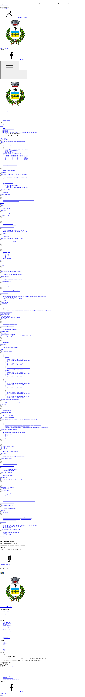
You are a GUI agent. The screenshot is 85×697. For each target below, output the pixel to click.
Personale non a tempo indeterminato (7, 227)
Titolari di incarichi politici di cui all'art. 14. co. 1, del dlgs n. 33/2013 (15, 177)
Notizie (4, 642)
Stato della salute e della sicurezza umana (10, 500)
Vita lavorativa (5, 624)
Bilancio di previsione (9, 435)
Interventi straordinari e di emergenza (7, 503)
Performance (2, 269)
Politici (4, 615)
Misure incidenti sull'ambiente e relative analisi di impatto (13, 496)
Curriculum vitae (8, 180)
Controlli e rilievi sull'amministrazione (7, 417)
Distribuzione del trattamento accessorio (10, 297)
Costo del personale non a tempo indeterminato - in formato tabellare (15, 231)
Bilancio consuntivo (6, 378)
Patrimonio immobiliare (4, 407)
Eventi (4, 650)
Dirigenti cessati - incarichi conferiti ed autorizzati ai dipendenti (11, 238)
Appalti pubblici (6, 626)
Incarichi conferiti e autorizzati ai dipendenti (11, 241)
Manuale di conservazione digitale (11, 150)
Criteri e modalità (3, 339)
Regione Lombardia (4, 8)
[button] (6, 111)
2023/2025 (7, 370)
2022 (6, 394)
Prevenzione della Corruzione (5, 512)
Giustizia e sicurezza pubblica (8, 632)
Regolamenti (5, 533)
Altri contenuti (5, 130)
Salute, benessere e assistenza (8, 635)
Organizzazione (3, 172)
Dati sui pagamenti (3, 460)
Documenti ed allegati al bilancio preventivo (15, 359)
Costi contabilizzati (3, 448)
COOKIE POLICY (4, 5)
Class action (2, 447)
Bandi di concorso (3, 265)
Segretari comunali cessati (7, 213)
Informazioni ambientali (4, 488)
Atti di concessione (3, 344)
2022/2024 (7, 374)
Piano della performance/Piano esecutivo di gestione (12, 279)
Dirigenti (2, 205)
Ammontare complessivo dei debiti (9, 470)
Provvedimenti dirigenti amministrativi (7, 326)
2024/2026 (7, 365)
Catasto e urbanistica (6, 627)
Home (4, 128)
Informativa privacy (6, 676)
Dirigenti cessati (3, 210)
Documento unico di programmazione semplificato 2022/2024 (16, 159)
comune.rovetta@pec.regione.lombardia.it (10, 667)
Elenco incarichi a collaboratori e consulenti (11, 201)
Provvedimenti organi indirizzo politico (7, 320)
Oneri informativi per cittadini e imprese (7, 167)
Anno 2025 (7, 254)
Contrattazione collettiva (4, 243)
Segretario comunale (6, 208)
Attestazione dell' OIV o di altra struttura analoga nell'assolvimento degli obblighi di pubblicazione (23, 425)
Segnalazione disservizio (7, 671)
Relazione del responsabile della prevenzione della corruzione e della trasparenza (17, 518)
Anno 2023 (7, 256)
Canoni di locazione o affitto (5, 412)
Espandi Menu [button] (3, 138)
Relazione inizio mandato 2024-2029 (12, 160)
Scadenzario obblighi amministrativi (9, 170)
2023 (6, 389)
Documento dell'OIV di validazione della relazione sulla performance (17, 426)
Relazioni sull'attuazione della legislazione (10, 498)
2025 (6, 381)
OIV (1, 260)
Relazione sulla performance (5, 281)
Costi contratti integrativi (7, 258)
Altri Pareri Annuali (8, 436)
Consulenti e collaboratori (5, 194)
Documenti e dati (6, 617)
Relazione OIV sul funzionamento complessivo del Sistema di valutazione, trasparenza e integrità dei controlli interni (26, 427)
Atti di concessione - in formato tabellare (10, 347)
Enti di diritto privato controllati (6, 312)
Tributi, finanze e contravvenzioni (9, 633)
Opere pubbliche (3, 477)
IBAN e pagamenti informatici (6, 472)
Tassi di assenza (3, 233)
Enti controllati (3, 300)
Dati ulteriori (2, 536)
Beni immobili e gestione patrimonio (7, 404)
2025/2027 (7, 361)
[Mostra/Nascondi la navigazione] (9, 65)
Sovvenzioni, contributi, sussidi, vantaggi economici (9, 336)
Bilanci (1, 349)
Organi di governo (6, 611)
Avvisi (4, 644)
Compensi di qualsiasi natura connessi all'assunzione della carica (17, 182)
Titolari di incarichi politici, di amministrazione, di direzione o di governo (13, 174)
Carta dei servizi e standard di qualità (7, 446)
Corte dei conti (3, 438)
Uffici (4, 613)
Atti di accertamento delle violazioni (9, 520)
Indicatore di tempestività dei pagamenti (10, 469)
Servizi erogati (3, 443)
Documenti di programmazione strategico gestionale (12, 153)
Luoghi (4, 649)
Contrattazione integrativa (5, 248)
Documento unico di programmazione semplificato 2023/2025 (16, 158)
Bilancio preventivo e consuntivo (6, 351)
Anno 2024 (7, 255)
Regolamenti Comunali (9, 152)
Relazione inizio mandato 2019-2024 (12, 161)
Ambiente (4, 634)
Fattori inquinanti (6, 495)
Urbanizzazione (5, 119)
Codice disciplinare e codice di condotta (10, 165)
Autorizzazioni (5, 637)
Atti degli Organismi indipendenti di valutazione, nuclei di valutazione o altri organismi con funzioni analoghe (23, 422)
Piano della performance (4, 276)
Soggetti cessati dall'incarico (8, 183)
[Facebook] (3, 124)
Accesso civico (5, 131)
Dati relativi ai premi (4, 293)
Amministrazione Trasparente (8, 129)
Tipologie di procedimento (5, 316)
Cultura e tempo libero (7, 623)
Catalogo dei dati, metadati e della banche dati (11, 532)
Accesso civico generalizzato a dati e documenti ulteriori (13, 526)
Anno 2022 (7, 257)
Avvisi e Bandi (3, 333)
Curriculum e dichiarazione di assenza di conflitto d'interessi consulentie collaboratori (18, 200)
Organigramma (5, 192)
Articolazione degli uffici (5, 189)
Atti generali (2, 142)
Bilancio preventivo (6, 354)
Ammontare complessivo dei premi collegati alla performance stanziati (15, 290)
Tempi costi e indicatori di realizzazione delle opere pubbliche (11, 479)
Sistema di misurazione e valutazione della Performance (10, 271)
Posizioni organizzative (7, 218)
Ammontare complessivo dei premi (6, 286)
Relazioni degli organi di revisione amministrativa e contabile (14, 432)
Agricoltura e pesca (6, 638)
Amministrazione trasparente (8, 674)
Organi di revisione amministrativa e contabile (8, 429)
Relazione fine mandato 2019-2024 (11, 162)
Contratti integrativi (6, 252)
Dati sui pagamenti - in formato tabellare (10, 464)
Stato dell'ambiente (6, 494)
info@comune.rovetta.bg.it (8, 666)
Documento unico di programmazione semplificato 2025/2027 (16, 156)
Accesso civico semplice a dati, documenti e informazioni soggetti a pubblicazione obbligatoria (20, 132)
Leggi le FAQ (5, 669)
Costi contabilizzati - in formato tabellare (10, 451)
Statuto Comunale (8, 151)
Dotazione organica (4, 220)
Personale (2, 203)
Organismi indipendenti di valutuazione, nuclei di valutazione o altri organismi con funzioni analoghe (18, 419)
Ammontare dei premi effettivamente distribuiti (11, 291)
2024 (6, 385)
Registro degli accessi (7, 527)
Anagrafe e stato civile (7, 622)
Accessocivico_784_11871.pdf (5, 564)
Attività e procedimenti (4, 314)
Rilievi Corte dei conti (7, 441)
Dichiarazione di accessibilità (8, 678)
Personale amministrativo (7, 616)
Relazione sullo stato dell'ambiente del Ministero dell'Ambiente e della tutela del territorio (19, 501)
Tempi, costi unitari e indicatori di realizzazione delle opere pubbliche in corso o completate (19, 482)
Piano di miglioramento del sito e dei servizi (11, 679)
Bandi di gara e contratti (4, 331)
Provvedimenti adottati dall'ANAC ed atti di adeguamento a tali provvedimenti (17, 519)
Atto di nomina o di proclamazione (11, 179)
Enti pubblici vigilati (4, 302)
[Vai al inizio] (0, 570)
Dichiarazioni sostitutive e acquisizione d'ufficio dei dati (10, 317)
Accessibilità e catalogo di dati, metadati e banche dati (10, 529)
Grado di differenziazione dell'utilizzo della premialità (12, 298)
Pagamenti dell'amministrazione (6, 458)
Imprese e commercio (7, 625)
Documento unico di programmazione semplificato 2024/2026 (16, 157)
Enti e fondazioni (6, 614)
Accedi (1, 126)
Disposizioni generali (4, 139)
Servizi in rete (2, 453)
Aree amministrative (6, 612)
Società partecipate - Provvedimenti (9, 307)
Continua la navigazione (5, 7)
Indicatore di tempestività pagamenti (7, 466)
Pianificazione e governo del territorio (7, 484)
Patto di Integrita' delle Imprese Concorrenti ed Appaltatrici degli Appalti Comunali (15, 335)
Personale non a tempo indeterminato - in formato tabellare (13, 230)
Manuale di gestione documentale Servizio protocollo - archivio (16, 149)
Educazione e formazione (7, 631)
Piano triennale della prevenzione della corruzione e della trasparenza (15, 515)
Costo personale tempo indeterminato (9, 225)
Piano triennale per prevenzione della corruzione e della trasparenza (12, 141)
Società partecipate (3, 303)
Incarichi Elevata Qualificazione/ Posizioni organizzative (10, 215)
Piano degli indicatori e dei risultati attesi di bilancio (9, 399)
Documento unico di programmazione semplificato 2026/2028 (16, 155)
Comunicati (5, 643)
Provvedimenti (3, 318)
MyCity (2, 695)
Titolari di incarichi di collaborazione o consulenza (9, 196)
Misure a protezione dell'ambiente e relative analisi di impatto (14, 497)
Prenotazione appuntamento (8, 670)
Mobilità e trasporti (6, 629)
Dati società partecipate (7, 306)
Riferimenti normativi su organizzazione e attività (12, 145)
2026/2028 (7, 357)
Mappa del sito (3, 693)
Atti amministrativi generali (8, 146)
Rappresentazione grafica (5, 313)
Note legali (5, 677)
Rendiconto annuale (8, 434)
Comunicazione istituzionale (8, 117)
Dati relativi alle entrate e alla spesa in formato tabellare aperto (18, 360)
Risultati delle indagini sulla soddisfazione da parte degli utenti (14, 456)
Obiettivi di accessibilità (7, 534)
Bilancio (4, 116)
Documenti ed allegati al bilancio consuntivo (15, 384)
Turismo (4, 628)
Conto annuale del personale (8, 224)
